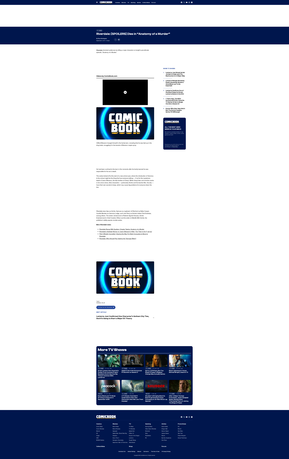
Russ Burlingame (102, 38)
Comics (117, 2)
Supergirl (115, 431)
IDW (97, 438)
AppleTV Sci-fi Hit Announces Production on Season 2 (132, 371)
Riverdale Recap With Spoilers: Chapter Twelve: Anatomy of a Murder (121, 229)
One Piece (164, 440)
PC (146, 438)
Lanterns (131, 438)
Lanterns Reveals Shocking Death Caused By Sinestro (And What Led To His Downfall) (175, 83)
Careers (146, 451)
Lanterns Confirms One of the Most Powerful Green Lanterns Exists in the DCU (175, 92)
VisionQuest (132, 442)
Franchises (182, 424)
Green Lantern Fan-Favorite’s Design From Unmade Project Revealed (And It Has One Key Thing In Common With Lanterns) (108, 374)
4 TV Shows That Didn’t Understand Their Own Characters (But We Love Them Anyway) (132, 398)
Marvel (98, 431)
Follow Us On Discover (105, 307)
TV (128, 2)
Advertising (131, 451)
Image (97, 435)
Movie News (116, 426)
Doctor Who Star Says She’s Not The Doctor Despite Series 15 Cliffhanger (175, 110)
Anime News (165, 426)
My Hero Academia (166, 438)
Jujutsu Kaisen (165, 433)
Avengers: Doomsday (118, 440)
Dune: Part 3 (116, 438)
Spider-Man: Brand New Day (120, 433)
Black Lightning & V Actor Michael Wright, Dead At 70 (178, 371)
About (139, 451)
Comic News (99, 426)
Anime (139, 2)
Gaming (133, 2)
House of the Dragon (134, 435)
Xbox (146, 433)
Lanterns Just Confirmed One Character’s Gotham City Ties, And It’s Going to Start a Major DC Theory (122, 317)
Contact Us (121, 451)
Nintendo (147, 431)
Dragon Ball (165, 429)
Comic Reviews (100, 429)
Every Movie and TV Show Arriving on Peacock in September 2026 (106, 397)
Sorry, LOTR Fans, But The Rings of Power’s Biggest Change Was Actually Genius (155, 372)
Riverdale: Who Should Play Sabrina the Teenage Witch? (117, 238)
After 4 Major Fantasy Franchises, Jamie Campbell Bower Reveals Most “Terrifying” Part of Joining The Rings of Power (178, 399)
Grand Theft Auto (182, 438)
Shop (131, 446)
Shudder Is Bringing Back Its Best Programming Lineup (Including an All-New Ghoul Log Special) (156, 398)
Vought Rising (132, 440)
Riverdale (99, 50)
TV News (131, 426)
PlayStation (148, 435)
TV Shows (99, 30)
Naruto (163, 435)
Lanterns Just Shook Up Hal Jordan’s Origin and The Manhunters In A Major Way (175, 74)
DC (97, 433)
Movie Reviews (116, 429)
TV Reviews (132, 429)
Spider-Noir (132, 431)
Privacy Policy (175, 146)
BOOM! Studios (100, 440)
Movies (124, 2)
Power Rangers (182, 435)
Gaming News (148, 426)
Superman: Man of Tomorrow (120, 442)
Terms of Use (174, 145)
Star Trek (180, 433)
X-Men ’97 (131, 433)
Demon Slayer (165, 431)
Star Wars (180, 431)
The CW (103, 302)
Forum (153, 2)
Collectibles (146, 2)
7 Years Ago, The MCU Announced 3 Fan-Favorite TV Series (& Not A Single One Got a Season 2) (175, 101)
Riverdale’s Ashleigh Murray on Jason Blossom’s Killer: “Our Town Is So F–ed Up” (125, 231)
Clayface (115, 435)
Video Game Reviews (150, 429)
